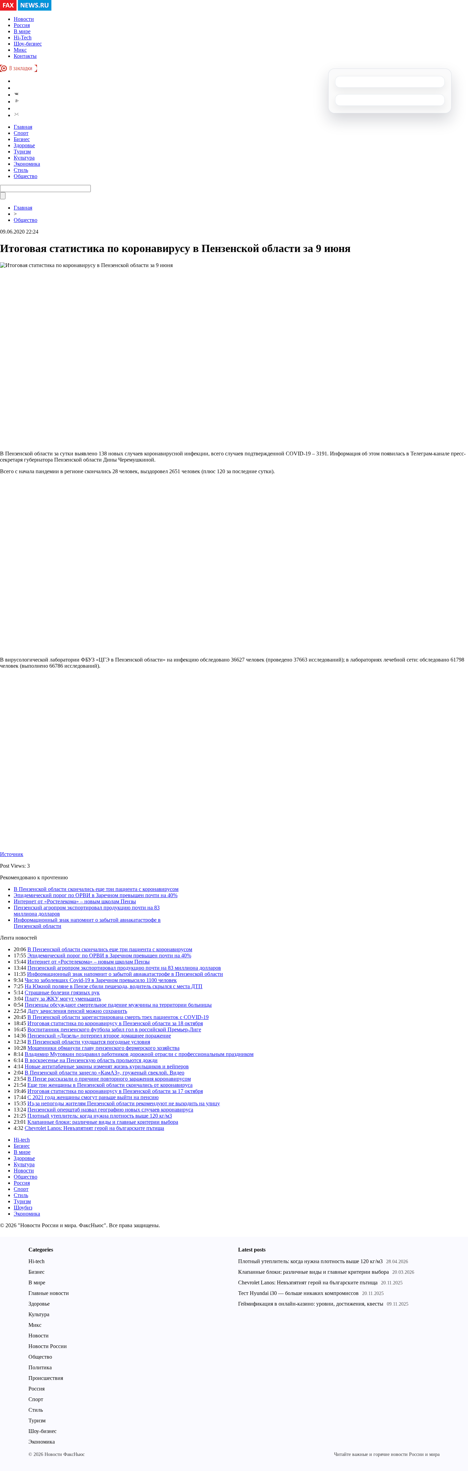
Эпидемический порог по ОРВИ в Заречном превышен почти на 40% (95, 895)
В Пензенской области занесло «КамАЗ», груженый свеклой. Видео (104, 1073)
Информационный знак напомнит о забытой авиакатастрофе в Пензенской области (125, 974)
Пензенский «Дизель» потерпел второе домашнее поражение (99, 1036)
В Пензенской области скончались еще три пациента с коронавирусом (96, 889)
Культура (24, 158)
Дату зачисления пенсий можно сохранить (77, 1011)
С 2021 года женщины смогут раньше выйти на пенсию (93, 1097)
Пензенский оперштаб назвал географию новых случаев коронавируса (110, 1109)
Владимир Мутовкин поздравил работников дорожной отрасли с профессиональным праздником (139, 1054)
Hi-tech (22, 1140)
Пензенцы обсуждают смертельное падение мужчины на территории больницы (118, 1005)
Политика (40, 1367)
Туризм (22, 151)
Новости (24, 19)
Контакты (25, 56)
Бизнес (22, 139)
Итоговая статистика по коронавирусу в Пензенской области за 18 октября (115, 1023)
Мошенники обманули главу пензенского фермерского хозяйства (103, 1048)
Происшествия (45, 1378)
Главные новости (48, 1293)
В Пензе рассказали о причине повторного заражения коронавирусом (109, 1079)
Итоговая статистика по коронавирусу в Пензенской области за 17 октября (115, 1091)
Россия (22, 25)
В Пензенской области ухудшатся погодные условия (88, 1042)
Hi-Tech (23, 37)
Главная (23, 127)
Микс (20, 50)
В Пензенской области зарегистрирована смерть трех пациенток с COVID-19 (118, 1017)
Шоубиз (23, 1207)
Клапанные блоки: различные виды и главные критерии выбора (102, 1122)
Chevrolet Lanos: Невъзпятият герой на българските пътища (94, 1128)
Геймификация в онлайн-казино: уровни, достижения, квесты (310, 1304)
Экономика (27, 164)
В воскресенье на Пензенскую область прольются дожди (91, 1060)
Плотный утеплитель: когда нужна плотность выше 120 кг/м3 (99, 1116)
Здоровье (24, 145)
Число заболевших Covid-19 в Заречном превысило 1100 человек (101, 980)
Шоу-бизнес (28, 44)
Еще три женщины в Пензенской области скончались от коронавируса (110, 1085)
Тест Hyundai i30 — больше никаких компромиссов (298, 1293)
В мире (22, 31)
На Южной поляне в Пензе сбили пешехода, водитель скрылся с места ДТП (113, 986)
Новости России (47, 1346)
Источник (11, 854)
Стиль (21, 170)
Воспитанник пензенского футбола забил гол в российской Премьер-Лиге (114, 1029)
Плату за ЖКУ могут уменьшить (63, 999)
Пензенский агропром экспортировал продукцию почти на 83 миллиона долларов (124, 968)
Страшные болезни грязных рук (62, 992)
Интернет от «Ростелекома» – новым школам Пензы (75, 901)
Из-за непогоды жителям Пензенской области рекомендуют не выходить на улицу (123, 1103)
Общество (25, 176)
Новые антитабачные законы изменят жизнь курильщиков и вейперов (107, 1066)
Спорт (21, 133)
